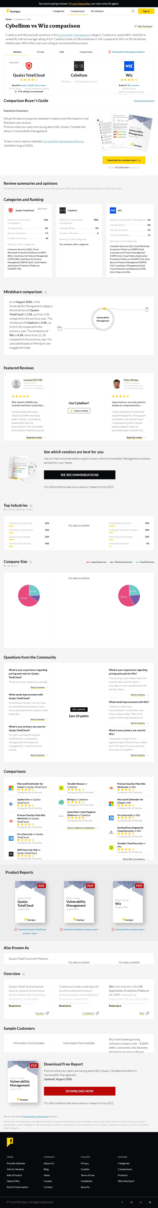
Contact (48, 1187)
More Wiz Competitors (134, 859)
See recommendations (80, 475)
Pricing (40, 52)
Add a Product (14, 1175)
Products (123, 1175)
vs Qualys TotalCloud (32, 785)
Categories (123, 1163)
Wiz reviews (133, 85)
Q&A (61, 52)
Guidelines (86, 1180)
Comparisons (86, 52)
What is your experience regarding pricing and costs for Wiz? (128, 671)
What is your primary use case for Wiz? (127, 732)
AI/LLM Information (17, 1187)
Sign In (146, 11)
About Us (49, 1163)
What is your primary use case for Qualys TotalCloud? (27, 728)
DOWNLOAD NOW (80, 1091)
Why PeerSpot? (145, 26)
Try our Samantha (79, 3)
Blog (46, 1169)
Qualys (39, 1013)
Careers (48, 1180)
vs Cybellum (77, 785)
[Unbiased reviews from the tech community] (13, 11)
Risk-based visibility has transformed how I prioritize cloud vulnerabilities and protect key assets (27, 404)
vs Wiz (131, 785)
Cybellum (79, 75)
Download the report (144, 100)
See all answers (38, 687)
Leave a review (81, 410)
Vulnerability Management (74, 35)
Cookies (85, 1169)
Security (85, 1187)
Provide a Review (16, 1163)
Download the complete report (122, 160)
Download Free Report (63, 1064)
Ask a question (78, 709)
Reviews (17, 52)
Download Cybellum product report (81, 929)
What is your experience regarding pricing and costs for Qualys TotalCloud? (28, 673)
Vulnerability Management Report (128, 52)
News (47, 1175)
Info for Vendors (15, 1169)
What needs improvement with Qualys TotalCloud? (26, 696)
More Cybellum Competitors (81, 827)
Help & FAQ (13, 1180)
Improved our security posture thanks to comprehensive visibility (129, 404)
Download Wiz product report (129, 929)
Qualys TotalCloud (29, 75)
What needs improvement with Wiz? (129, 701)
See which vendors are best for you (74, 452)
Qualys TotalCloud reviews (33, 85)
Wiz (129, 75)
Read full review (34, 437)
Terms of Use (87, 1175)
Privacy (85, 1163)
